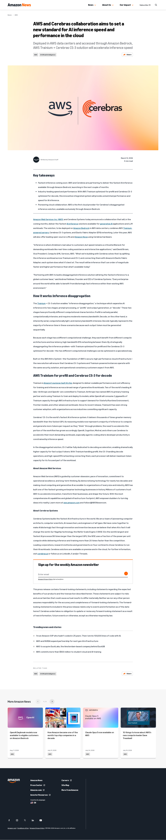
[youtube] (42, 820)
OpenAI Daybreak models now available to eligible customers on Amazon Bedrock (24, 735)
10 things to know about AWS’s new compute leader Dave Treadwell (137, 735)
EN (35, 802)
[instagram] (19, 820)
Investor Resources (39, 795)
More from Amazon (69, 790)
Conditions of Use (23, 828)
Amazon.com (36, 790)
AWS (16, 15)
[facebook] (11, 820)
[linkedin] (34, 820)
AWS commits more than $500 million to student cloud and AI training (68, 651)
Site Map (65, 785)
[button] (95, 5)
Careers (65, 780)
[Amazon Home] (19, 4)
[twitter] (26, 820)
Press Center (36, 785)
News (90, 5)
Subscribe (144, 5)
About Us (106, 5)
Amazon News (36, 780)
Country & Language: (37, 800)
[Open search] (155, 4)
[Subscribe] (126, 573)
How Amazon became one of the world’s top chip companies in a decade (63, 735)
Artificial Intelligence (47, 55)
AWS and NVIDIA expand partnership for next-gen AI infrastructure (67, 641)
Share (129, 54)
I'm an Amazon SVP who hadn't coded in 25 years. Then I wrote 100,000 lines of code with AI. (78, 635)
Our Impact (125, 5)
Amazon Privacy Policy (45, 579)
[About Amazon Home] (14, 781)
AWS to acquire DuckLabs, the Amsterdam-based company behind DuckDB (70, 646)
